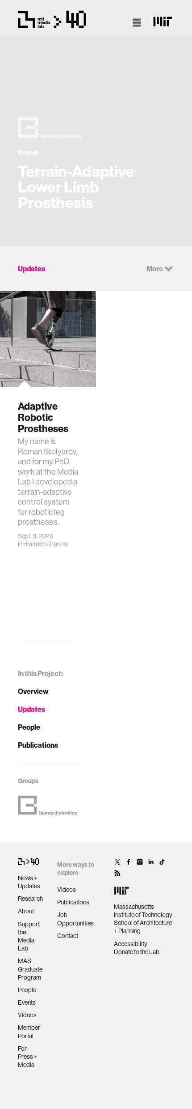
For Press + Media (28, 1057)
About (26, 911)
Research (30, 899)
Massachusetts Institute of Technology (143, 911)
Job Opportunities (75, 919)
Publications (38, 745)
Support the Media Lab (29, 936)
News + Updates (29, 882)
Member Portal (29, 1031)
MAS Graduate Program (30, 969)
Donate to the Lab (136, 952)
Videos (27, 1015)
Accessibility (130, 944)
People (29, 727)
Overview (33, 691)
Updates (31, 709)
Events (27, 1002)
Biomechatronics (45, 544)
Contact (67, 936)
